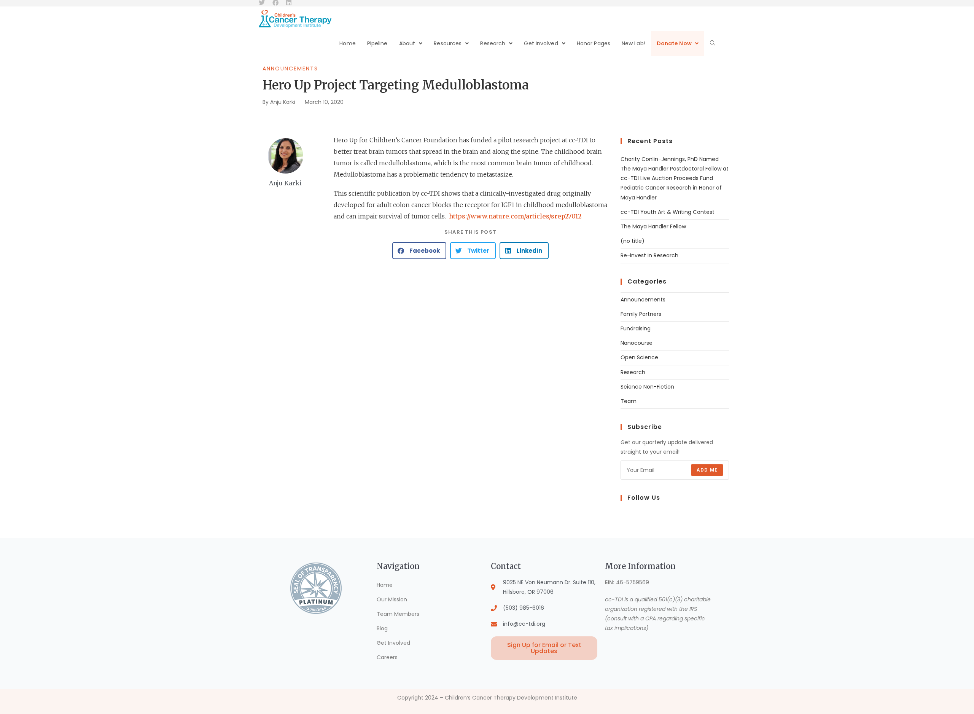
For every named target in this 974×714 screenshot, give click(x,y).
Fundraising (636, 328)
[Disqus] (470, 362)
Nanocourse (637, 343)
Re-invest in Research (649, 255)
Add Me (707, 470)
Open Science (639, 357)
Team (629, 401)
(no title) (633, 241)
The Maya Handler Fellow (653, 226)
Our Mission (392, 599)
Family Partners (641, 314)
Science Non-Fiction (647, 386)
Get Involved (393, 643)
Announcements (290, 68)
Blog (382, 628)
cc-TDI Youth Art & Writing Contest (668, 212)
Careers (387, 657)
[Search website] (712, 43)
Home (385, 585)
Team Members (398, 614)
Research (633, 372)
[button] (419, 250)
